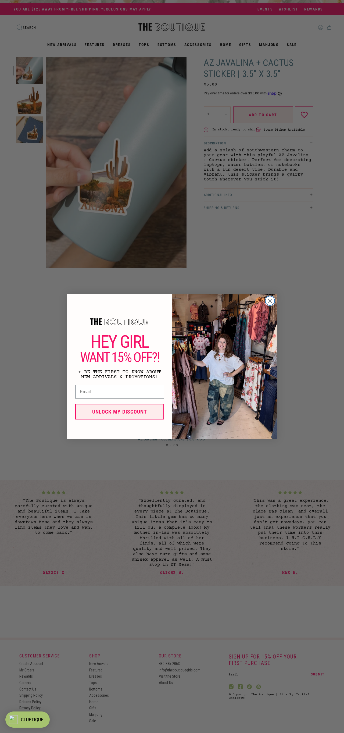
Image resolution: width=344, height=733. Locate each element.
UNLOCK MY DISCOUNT (119, 411)
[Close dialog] (270, 300)
